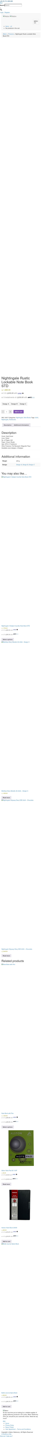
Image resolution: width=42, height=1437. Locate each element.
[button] (6, 1436)
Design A (19, 465)
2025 (36, 418)
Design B (25, 465)
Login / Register (5, 12)
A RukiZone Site (6, 1434)
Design (4, 400)
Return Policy (9, 1427)
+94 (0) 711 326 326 (6, 1)
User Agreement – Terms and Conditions (18, 1429)
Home (7, 1423)
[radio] (6, 403)
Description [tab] (8, 425)
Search (2, 5)
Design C (32, 465)
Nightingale (19, 418)
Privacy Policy (9, 1425)
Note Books (27, 418)
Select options (8, 639)
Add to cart (18, 412)
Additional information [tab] (21, 425)
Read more (6, 798)
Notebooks (12, 419)
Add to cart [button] (6, 1241)
